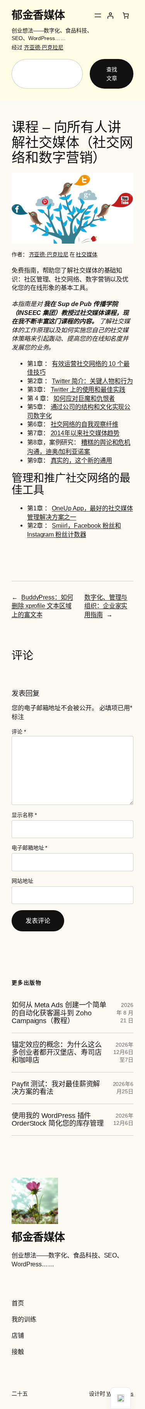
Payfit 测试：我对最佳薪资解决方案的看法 (56, 1088)
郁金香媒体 (38, 15)
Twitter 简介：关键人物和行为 (92, 380)
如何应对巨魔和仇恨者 (84, 398)
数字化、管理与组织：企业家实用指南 (105, 606)
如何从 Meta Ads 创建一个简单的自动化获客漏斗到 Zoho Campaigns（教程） (59, 1013)
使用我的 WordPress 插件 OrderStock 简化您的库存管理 (58, 1119)
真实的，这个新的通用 (81, 460)
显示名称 (24, 815)
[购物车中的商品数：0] (125, 15)
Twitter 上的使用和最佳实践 (88, 389)
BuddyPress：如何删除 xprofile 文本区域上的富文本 (42, 606)
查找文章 (111, 73)
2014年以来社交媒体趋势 (85, 432)
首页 (18, 1303)
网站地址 (22, 881)
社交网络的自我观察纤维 (84, 424)
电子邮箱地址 (29, 848)
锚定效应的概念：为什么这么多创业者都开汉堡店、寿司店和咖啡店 (57, 1052)
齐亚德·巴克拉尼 (43, 47)
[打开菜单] (97, 15)
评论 (19, 732)
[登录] (110, 15)
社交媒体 (86, 254)
